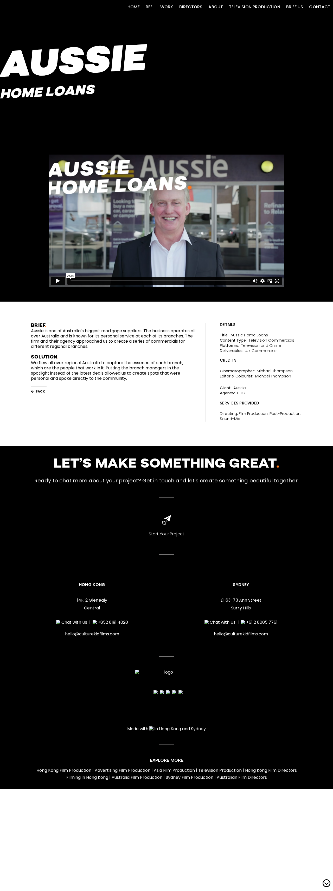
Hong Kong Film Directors (271, 770)
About (215, 7)
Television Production (254, 7)
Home (133, 7)
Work (166, 7)
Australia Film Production (137, 777)
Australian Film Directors (242, 777)
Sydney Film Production (189, 777)
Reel (150, 7)
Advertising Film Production (122, 770)
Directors (191, 7)
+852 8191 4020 (113, 622)
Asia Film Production (174, 770)
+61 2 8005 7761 (262, 622)
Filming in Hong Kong (87, 777)
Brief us (294, 7)
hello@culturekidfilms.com (92, 634)
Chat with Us (74, 622)
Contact (319, 7)
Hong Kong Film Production (63, 770)
